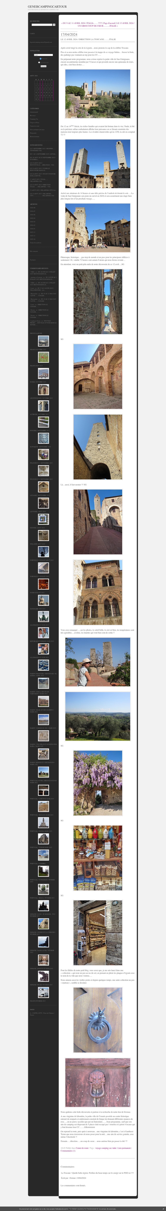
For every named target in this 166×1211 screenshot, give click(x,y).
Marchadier (34, 294)
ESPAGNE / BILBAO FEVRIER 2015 (41, 985)
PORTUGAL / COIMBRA (38, 863)
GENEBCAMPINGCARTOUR (47, 6)
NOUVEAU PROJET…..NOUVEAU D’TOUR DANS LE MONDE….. (43, 323)
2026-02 (32, 225)
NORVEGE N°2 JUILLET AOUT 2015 (41, 560)
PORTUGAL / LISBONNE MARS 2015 (42, 799)
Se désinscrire (44, 62)
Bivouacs (33, 115)
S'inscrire (44, 59)
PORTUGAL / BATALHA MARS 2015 (41, 815)
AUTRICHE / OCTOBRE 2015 (39, 414)
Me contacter (34, 251)
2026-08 (32, 208)
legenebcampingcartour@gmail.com (41, 42)
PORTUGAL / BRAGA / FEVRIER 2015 (42, 898)
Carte (32, 33)
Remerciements (34, 136)
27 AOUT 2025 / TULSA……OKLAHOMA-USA (39, 180)
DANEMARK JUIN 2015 (37, 609)
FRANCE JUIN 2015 (36, 366)
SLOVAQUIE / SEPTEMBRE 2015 (40, 447)
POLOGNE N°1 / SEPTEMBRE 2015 (41, 479)
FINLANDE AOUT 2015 (37, 544)
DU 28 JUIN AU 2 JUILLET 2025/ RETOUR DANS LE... (42, 273)
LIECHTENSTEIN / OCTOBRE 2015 (41, 398)
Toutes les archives (35, 243)
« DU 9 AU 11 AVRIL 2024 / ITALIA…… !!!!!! (81, 23)
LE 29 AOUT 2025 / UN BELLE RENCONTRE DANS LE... (40, 169)
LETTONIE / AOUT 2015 (38, 511)
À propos (33, 260)
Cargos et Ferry (34, 122)
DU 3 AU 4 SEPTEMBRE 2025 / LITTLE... (43, 154)
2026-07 (32, 211)
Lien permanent (124, 1148)
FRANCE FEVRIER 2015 (38, 1001)
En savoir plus (111, 1209)
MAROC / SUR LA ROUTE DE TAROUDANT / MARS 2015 (39, 693)
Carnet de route (34, 126)
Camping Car (34, 119)
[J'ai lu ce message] (163, 1209)
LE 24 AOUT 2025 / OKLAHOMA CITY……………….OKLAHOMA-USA (42, 195)
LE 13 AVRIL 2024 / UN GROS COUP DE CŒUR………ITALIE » (106, 24)
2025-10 (32, 239)
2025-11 (32, 236)
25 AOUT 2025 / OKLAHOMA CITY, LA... (43, 190)
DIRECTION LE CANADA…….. (39, 305)
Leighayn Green (35, 321)
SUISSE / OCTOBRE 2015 (38, 382)
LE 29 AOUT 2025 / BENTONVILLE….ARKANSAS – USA (42, 164)
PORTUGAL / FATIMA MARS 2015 (41, 831)
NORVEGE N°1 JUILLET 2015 (39, 576)
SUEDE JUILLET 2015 (37, 593)
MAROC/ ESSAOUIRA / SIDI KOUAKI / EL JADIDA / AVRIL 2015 (43, 674)
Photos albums (36, 333)
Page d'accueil (109, 23)
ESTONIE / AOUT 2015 (37, 528)
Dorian (33, 310)
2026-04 (32, 218)
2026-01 (32, 229)
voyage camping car (103, 1148)
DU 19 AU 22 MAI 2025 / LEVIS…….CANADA (43, 294)
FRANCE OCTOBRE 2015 (38, 349)
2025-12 (32, 232)
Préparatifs (33, 133)
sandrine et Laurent (36, 277)
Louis (32, 288)
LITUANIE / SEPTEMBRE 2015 (40, 495)
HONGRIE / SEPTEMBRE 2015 (40, 430)
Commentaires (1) (68, 1150)
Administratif (34, 112)
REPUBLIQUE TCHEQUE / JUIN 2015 (42, 641)
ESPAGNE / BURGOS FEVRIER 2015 (41, 968)
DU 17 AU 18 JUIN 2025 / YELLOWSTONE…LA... (42, 289)
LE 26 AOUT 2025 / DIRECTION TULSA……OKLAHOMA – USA (40, 186)
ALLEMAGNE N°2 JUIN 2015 (39, 625)
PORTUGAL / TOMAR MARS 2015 (41, 847)
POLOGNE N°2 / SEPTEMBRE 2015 (41, 463)
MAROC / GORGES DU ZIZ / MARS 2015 (43, 728)
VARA (32, 272)
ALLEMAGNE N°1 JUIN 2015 (39, 657)
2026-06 (32, 215)
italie (114, 1148)
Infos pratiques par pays (37, 129)
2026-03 (32, 222)
